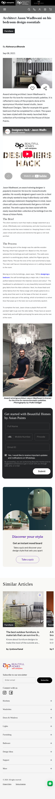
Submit (41, 471)
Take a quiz (28, 559)
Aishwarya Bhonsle (15, 46)
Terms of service (21, 784)
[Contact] (34, 9)
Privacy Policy (7, 784)
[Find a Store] (45, 9)
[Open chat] (50, 783)
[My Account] (39, 9)
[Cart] (50, 9)
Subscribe (45, 680)
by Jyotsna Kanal (14, 649)
